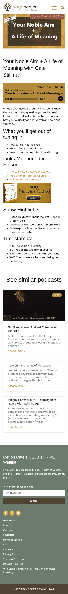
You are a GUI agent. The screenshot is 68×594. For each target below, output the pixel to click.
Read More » (16, 351)
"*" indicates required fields (18, 487)
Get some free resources (25, 179)
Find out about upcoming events (29, 172)
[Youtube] (18, 513)
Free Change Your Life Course (27, 176)
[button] (54, 8)
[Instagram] (12, 513)
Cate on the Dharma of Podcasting (30, 365)
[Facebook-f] (5, 513)
